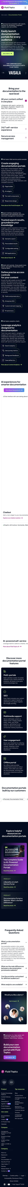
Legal (22, 1175)
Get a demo (8, 1057)
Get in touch (13, 1001)
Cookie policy (14, 1175)
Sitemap (5, 1175)
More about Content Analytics (10, 364)
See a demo (6, 53)
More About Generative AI (13, 390)
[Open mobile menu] (25, 7)
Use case (4, 15)
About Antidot (14, 1181)
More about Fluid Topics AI (11, 646)
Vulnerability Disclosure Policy (13, 1178)
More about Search (7, 257)
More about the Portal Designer (10, 205)
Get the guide (13, 3)
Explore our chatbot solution (12, 518)
